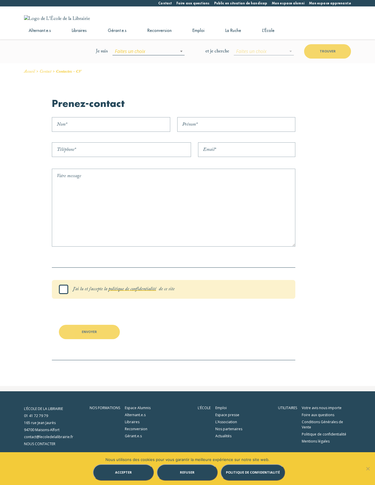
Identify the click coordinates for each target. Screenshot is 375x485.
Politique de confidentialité (324, 434)
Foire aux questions (192, 3)
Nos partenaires (228, 428)
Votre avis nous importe (322, 407)
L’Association (226, 421)
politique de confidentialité (132, 289)
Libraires (79, 30)
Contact (165, 3)
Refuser (187, 472)
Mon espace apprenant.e (330, 3)
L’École (268, 30)
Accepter (123, 472)
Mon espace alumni (288, 3)
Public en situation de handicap (240, 3)
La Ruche (233, 30)
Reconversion (159, 30)
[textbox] (148, 51)
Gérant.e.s (117, 30)
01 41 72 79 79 (36, 415)
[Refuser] (368, 469)
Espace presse (227, 414)
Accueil (29, 72)
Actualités (223, 435)
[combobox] (148, 51)
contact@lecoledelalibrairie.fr (48, 436)
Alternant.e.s (40, 30)
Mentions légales (316, 441)
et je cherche (217, 51)
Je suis (102, 51)
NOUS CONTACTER (39, 443)
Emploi (198, 30)
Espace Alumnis (138, 407)
